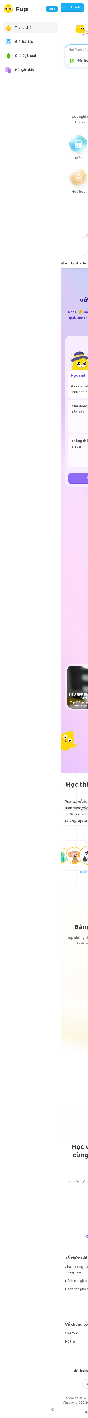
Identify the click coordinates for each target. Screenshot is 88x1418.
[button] (62, 855)
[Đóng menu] (52, 1409)
